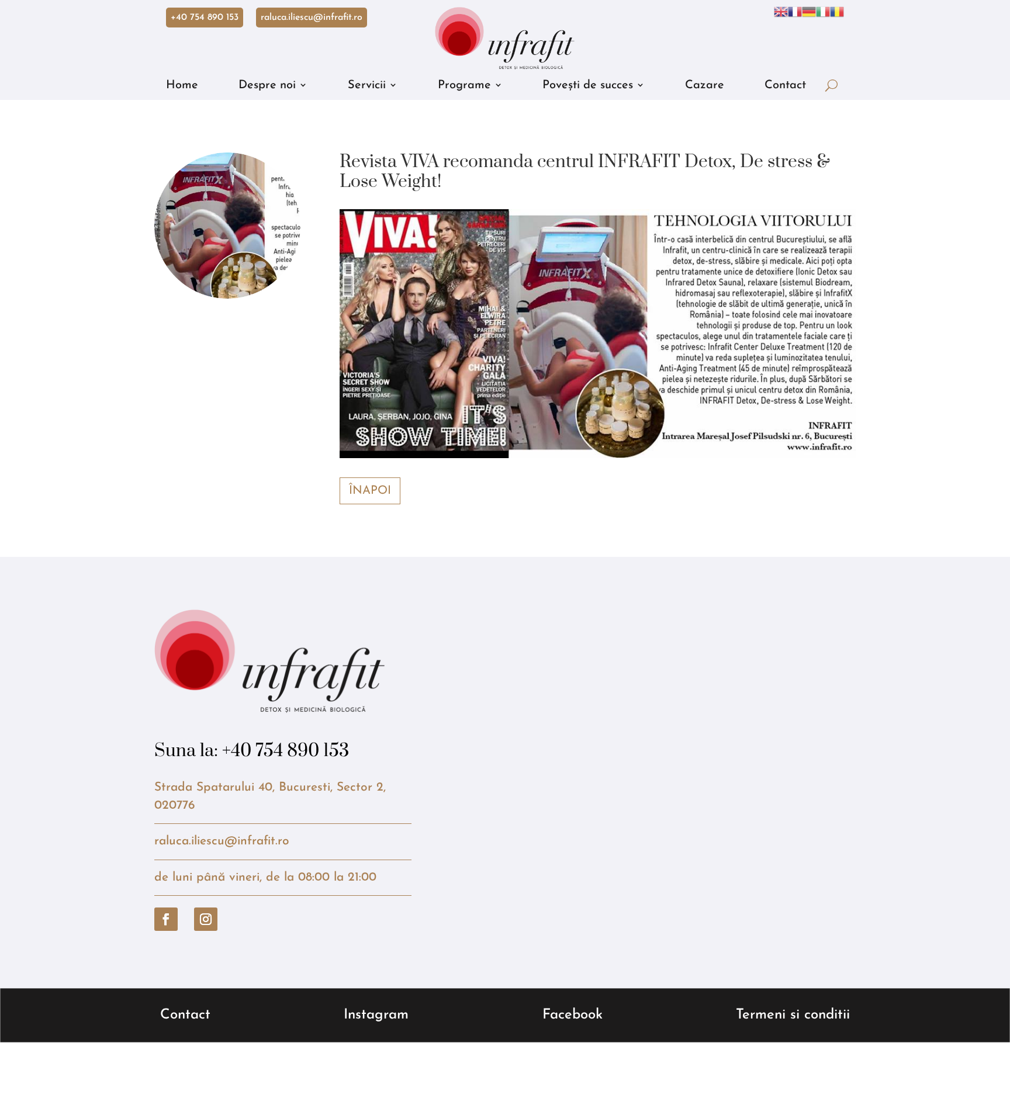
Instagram (376, 1015)
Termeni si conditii (793, 1015)
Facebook (572, 1015)
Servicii (367, 85)
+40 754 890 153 (204, 17)
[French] (795, 11)
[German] (809, 11)
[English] (781, 11)
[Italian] (823, 11)
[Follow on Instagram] (205, 919)
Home (182, 85)
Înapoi (370, 491)
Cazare (704, 85)
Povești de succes (587, 85)
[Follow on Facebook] (166, 919)
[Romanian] (837, 11)
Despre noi (267, 85)
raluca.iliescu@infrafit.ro (311, 17)
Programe (464, 85)
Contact (785, 85)
